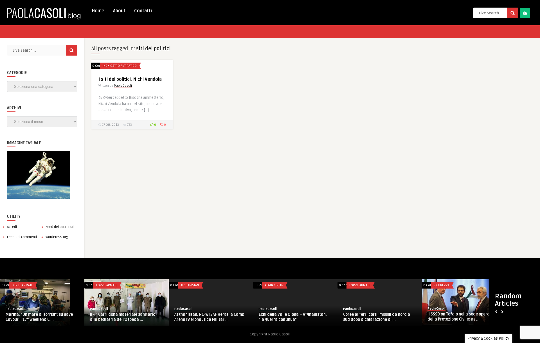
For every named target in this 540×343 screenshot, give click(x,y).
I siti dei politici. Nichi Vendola (130, 79)
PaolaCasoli (123, 86)
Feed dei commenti (22, 237)
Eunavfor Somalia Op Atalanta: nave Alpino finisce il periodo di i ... (209, 317)
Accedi (12, 227)
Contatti (143, 11)
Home (98, 11)
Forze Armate (107, 285)
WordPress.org (57, 237)
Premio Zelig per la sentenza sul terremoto (373, 317)
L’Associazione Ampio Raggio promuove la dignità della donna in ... (465, 317)
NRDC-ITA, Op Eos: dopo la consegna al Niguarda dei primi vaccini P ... (42, 317)
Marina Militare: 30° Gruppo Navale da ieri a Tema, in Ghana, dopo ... (295, 317)
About (119, 11)
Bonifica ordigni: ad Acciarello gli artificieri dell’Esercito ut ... (122, 317)
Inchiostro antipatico (120, 66)
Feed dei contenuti (60, 227)
